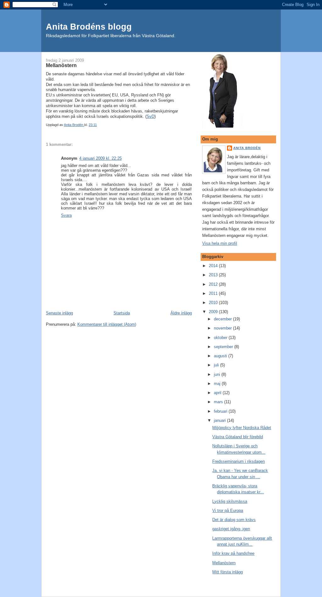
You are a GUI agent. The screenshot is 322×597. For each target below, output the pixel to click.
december (223, 319)
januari (220, 420)
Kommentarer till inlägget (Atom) (106, 324)
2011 (214, 293)
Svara (66, 215)
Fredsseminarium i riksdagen (238, 461)
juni (217, 374)
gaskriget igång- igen (231, 528)
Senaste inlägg (59, 313)
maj (218, 383)
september (224, 346)
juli (217, 365)
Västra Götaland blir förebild (237, 436)
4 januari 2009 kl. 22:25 (100, 158)
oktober (221, 337)
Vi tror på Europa (227, 510)
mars (219, 401)
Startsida (122, 313)
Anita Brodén (247, 148)
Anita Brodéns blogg (89, 27)
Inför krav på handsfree (233, 553)
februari (221, 411)
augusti (221, 355)
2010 (214, 302)
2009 (214, 311)
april (218, 392)
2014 (214, 265)
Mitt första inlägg (227, 572)
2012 (214, 284)
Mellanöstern (224, 562)
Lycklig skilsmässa (229, 501)
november (223, 328)
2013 (214, 275)
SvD (150, 116)
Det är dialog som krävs (234, 519)
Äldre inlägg (181, 313)
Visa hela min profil (219, 243)
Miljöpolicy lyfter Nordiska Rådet (241, 427)
